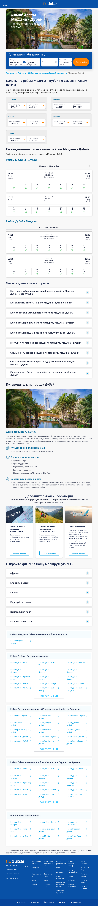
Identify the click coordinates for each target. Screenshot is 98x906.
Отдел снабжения (60, 877)
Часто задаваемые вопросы (61, 870)
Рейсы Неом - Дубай (19, 736)
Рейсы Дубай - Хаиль (19, 688)
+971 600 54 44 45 (12, 878)
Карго (46, 880)
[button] (49, 292)
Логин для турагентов (60, 892)
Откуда (12, 60)
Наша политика (11, 870)
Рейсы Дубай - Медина (44, 784)
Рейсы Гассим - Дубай (75, 715)
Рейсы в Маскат (84, 875)
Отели (70, 876)
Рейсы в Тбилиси (84, 863)
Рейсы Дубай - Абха (18, 662)
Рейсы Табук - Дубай (47, 736)
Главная (10, 73)
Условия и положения (14, 874)
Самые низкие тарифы (71, 864)
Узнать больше (19, 553)
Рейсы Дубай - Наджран (72, 784)
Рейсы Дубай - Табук (47, 683)
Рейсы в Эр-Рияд (85, 869)
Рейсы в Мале (84, 881)
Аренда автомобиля (73, 871)
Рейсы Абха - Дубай (18, 715)
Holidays (71, 880)
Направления (36, 875)
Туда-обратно (18, 55)
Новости (47, 870)
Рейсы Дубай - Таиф (75, 683)
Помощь (35, 884)
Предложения (36, 869)
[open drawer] (5, 3)
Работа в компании (72, 885)
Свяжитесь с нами (48, 875)
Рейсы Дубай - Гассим (75, 662)
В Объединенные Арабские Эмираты (46, 73)
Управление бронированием (48, 864)
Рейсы (21, 73)
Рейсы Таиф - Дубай (75, 736)
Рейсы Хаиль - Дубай (19, 741)
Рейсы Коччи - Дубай (19, 836)
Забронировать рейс (36, 863)
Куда (28, 60)
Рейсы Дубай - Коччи (47, 822)
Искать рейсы (81, 62)
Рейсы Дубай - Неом (19, 683)
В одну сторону (37, 55)
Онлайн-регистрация (61, 863)
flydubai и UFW (47, 885)
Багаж (34, 880)
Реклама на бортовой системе (60, 884)
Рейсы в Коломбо (84, 887)
